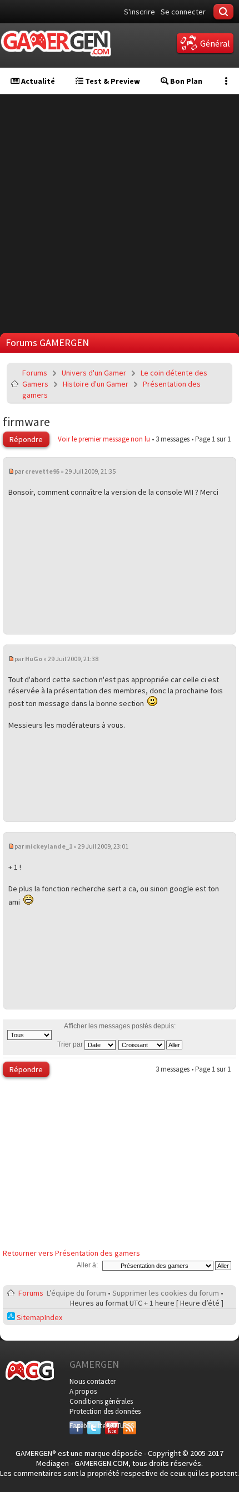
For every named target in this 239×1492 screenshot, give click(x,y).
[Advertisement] (119, 213)
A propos (83, 1391)
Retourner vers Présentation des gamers (71, 1253)
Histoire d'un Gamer (95, 384)
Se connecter (183, 12)
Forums (34, 373)
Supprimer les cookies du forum (165, 1293)
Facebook (76, 1425)
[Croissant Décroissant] (150, 1044)
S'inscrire (139, 12)
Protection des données (105, 1411)
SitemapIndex (38, 1317)
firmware (26, 421)
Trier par (70, 1044)
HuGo (33, 658)
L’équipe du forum (76, 1293)
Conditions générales (101, 1401)
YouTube (111, 1425)
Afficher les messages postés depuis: (120, 1026)
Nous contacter (92, 1381)
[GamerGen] (55, 43)
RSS (128, 1425)
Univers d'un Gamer (94, 373)
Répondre (26, 439)
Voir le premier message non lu (104, 439)
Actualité (37, 81)
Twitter (94, 1425)
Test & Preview (111, 81)
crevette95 (42, 471)
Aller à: (87, 1265)
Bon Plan (185, 81)
